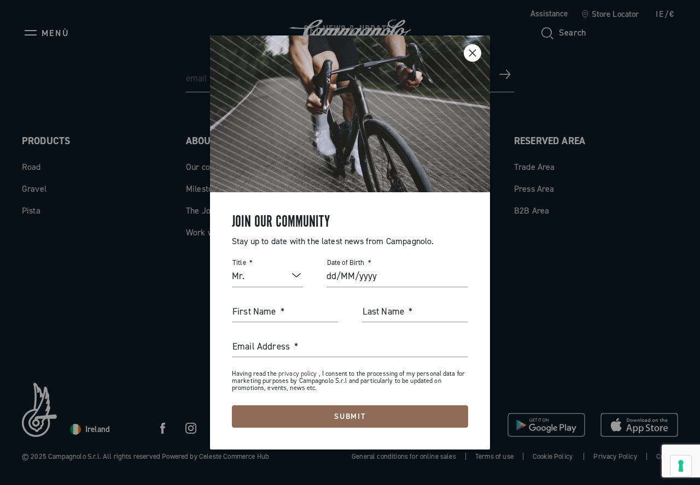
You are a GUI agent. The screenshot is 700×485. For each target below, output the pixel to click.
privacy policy (298, 373)
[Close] (472, 53)
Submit (350, 416)
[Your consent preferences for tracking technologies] (680, 466)
